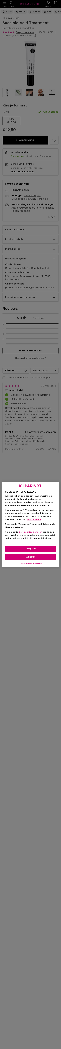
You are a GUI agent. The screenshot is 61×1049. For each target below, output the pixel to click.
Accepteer (30, 549)
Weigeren (30, 557)
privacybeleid (33, 520)
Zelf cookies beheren (30, 564)
